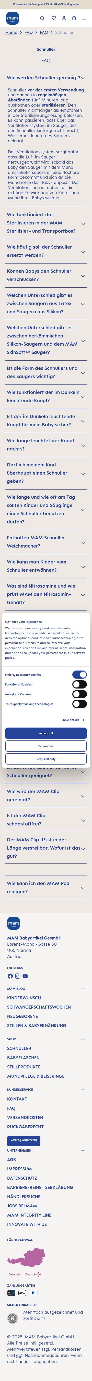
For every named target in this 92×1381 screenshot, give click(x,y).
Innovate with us (27, 1224)
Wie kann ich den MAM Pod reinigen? (38, 887)
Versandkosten (25, 1117)
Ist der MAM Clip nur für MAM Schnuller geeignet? (41, 771)
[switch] (79, 684)
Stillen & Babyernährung (36, 1025)
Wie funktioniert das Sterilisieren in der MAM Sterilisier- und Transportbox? (41, 223)
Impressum (19, 1168)
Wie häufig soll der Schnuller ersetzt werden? (39, 251)
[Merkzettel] (54, 18)
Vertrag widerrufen (23, 1140)
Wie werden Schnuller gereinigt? (43, 77)
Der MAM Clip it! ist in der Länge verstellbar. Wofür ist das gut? (43, 848)
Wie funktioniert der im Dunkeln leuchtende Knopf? (43, 396)
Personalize (46, 746)
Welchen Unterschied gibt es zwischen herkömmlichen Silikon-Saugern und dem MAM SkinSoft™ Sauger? (42, 340)
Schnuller (19, 1048)
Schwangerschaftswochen (39, 1007)
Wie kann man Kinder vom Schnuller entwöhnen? (36, 566)
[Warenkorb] (74, 18)
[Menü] (84, 18)
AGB (11, 1159)
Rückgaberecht (25, 1126)
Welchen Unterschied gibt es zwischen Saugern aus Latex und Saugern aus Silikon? (40, 303)
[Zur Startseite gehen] (12, 18)
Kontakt (17, 1099)
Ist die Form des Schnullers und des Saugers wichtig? (42, 372)
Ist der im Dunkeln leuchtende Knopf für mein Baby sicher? (41, 420)
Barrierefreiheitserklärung (40, 1187)
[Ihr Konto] (64, 18)
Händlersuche (23, 1196)
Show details (70, 720)
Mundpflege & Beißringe (35, 1076)
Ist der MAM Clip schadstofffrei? (26, 819)
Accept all (46, 733)
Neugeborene (22, 1016)
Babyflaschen (23, 1057)
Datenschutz (22, 1178)
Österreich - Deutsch (23, 1274)
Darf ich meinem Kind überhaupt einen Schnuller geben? (37, 473)
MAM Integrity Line (29, 1215)
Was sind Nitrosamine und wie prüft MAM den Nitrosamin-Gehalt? (41, 594)
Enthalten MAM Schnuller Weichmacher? (36, 542)
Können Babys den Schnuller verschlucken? (39, 275)
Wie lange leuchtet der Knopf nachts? (40, 445)
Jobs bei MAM (22, 1205)
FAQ (11, 1108)
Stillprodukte (23, 1066)
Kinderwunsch (24, 997)
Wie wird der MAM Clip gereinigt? (33, 795)
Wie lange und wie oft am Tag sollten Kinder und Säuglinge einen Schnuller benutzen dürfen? (41, 509)
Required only (46, 759)
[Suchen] (42, 18)
